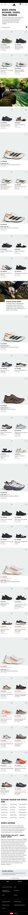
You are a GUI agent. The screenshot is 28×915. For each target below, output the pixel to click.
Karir (15, 887)
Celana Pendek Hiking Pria (13, 817)
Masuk (7, 881)
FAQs (3, 895)
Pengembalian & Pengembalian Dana (6, 891)
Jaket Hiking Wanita (22, 817)
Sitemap (15, 895)
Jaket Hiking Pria (23, 804)
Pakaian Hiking (4, 812)
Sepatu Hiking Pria (13, 815)
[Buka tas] (25, 4)
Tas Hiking (12, 812)
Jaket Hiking (4, 815)
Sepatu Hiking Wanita (22, 810)
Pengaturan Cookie (6, 901)
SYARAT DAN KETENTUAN (19, 905)
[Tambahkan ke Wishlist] (12, 32)
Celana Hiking (4, 817)
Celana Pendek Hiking (13, 804)
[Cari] (22, 4)
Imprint (3, 908)
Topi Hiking (12, 809)
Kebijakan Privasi (5, 905)
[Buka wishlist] (5, 4)
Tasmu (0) (20, 881)
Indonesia (16, 913)
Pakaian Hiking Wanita (22, 812)
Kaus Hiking (13, 807)
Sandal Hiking (4, 809)
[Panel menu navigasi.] (2, 4)
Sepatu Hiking (4, 807)
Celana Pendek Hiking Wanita (22, 815)
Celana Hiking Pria (22, 807)
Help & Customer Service (7, 887)
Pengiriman (16, 890)
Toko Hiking (3, 804)
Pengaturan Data (17, 901)
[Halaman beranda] (14, 5)
